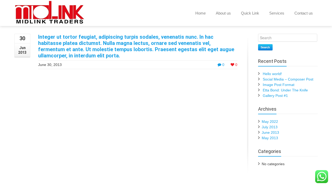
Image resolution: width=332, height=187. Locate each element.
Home (200, 13)
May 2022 (270, 121)
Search (265, 47)
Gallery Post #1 (275, 96)
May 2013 (270, 138)
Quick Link (250, 13)
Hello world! (272, 74)
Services (276, 13)
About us (223, 13)
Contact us (303, 13)
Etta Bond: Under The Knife (285, 90)
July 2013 (270, 127)
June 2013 (270, 132)
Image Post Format (278, 85)
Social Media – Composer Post (288, 79)
